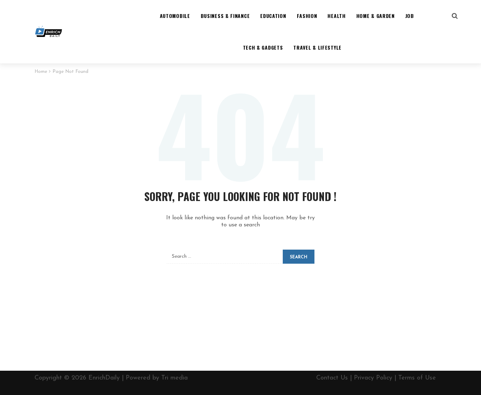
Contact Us (332, 378)
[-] (49, 32)
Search (298, 257)
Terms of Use (417, 378)
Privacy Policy (373, 378)
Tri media (174, 378)
